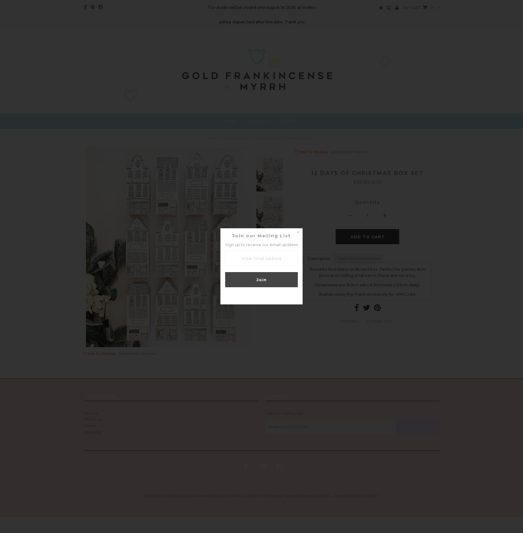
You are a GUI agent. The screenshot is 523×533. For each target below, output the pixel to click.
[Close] (297, 233)
